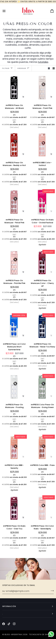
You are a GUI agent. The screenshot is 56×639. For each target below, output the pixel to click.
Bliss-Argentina (13, 634)
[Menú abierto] (6, 11)
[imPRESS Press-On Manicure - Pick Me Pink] (14, 263)
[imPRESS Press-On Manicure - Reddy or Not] (14, 145)
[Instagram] (14, 624)
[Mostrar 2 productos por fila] (53, 68)
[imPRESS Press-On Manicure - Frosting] (14, 387)
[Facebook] (3, 624)
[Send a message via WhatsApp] (51, 634)
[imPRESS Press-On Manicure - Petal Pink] (14, 202)
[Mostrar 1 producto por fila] (49, 68)
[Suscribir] (51, 590)
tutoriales (43, 61)
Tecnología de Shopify (41, 634)
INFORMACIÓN (9, 606)
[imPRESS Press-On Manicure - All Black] (14, 88)
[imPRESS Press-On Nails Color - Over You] (14, 508)
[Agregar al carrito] (23, 96)
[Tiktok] (9, 624)
